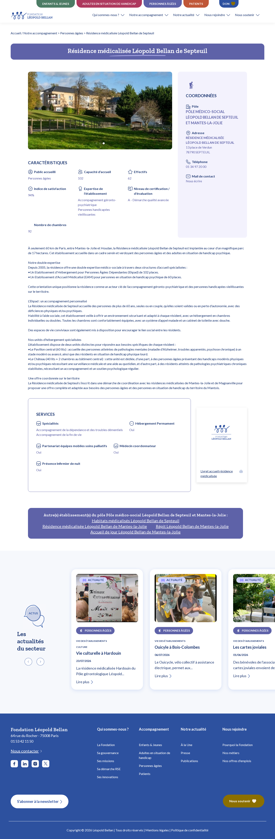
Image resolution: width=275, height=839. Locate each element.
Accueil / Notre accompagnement (34, 33)
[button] (110, 14)
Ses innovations (107, 777)
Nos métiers (230, 753)
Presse (185, 753)
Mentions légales (157, 830)
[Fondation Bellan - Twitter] (45, 763)
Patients (196, 3)
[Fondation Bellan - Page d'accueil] (32, 15)
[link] (222, 473)
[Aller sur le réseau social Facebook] (14, 763)
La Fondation (106, 745)
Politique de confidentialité (189, 830)
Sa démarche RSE (109, 769)
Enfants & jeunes (55, 3)
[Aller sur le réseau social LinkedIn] (24, 763)
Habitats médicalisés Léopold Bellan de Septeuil (135, 520)
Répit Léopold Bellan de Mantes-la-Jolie (192, 526)
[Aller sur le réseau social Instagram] (35, 763)
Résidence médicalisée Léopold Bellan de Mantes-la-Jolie (94, 526)
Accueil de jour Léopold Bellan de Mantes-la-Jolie (135, 531)
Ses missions (105, 761)
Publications (189, 761)
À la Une (186, 745)
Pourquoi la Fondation (237, 745)
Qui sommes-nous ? (105, 15)
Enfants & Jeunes (150, 745)
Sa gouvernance (108, 753)
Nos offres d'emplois (236, 761)
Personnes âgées (162, 3)
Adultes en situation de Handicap (109, 3)
